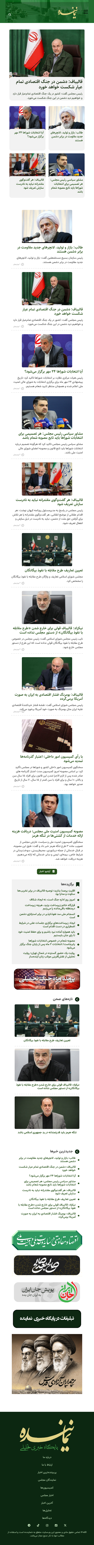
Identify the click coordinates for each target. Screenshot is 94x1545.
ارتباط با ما (47, 1465)
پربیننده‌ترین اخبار (47, 1472)
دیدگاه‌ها (47, 1518)
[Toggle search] (10, 14)
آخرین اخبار (47, 1503)
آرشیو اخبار (44, 871)
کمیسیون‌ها (47, 1488)
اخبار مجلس (47, 1495)
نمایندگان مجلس (47, 1480)
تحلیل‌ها (47, 1511)
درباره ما (47, 1457)
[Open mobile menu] (86, 12)
